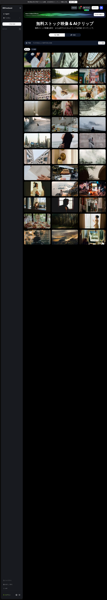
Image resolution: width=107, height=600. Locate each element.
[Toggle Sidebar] (22, 302)
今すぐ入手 (71, 2)
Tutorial (74, 7)
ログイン (95, 7)
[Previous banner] (2, 2)
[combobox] (19, 595)
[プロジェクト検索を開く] (20, 29)
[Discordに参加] (101, 7)
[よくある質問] (16, 595)
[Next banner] (105, 2)
